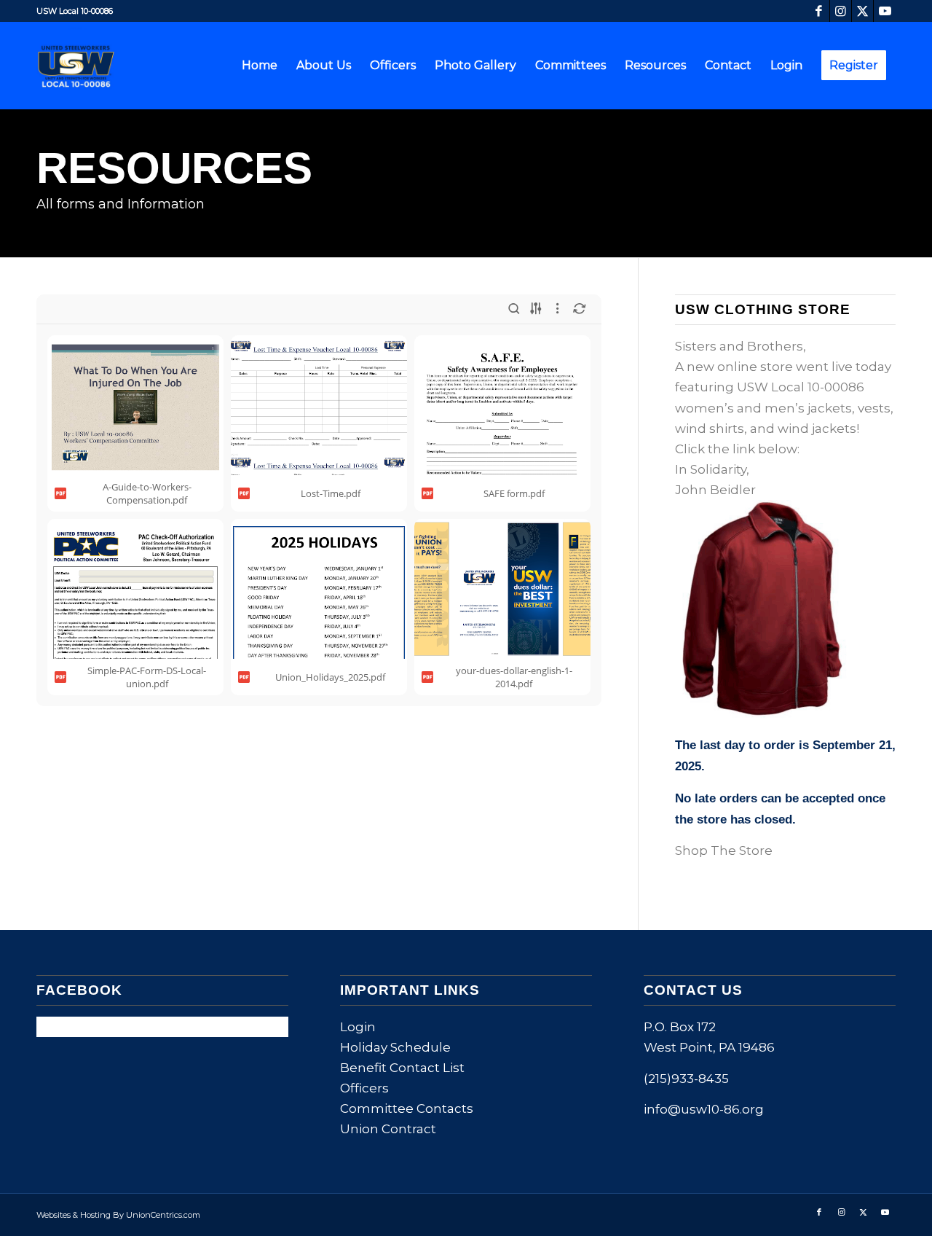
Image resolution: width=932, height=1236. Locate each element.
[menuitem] (259, 65)
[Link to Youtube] (885, 11)
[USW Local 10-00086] (80, 65)
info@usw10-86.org (704, 1109)
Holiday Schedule (395, 1047)
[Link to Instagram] (840, 11)
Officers (364, 1088)
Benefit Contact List (402, 1067)
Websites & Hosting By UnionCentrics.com (118, 1215)
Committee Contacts (406, 1108)
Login (358, 1027)
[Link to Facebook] (818, 11)
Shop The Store (724, 850)
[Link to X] (862, 11)
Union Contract (388, 1129)
